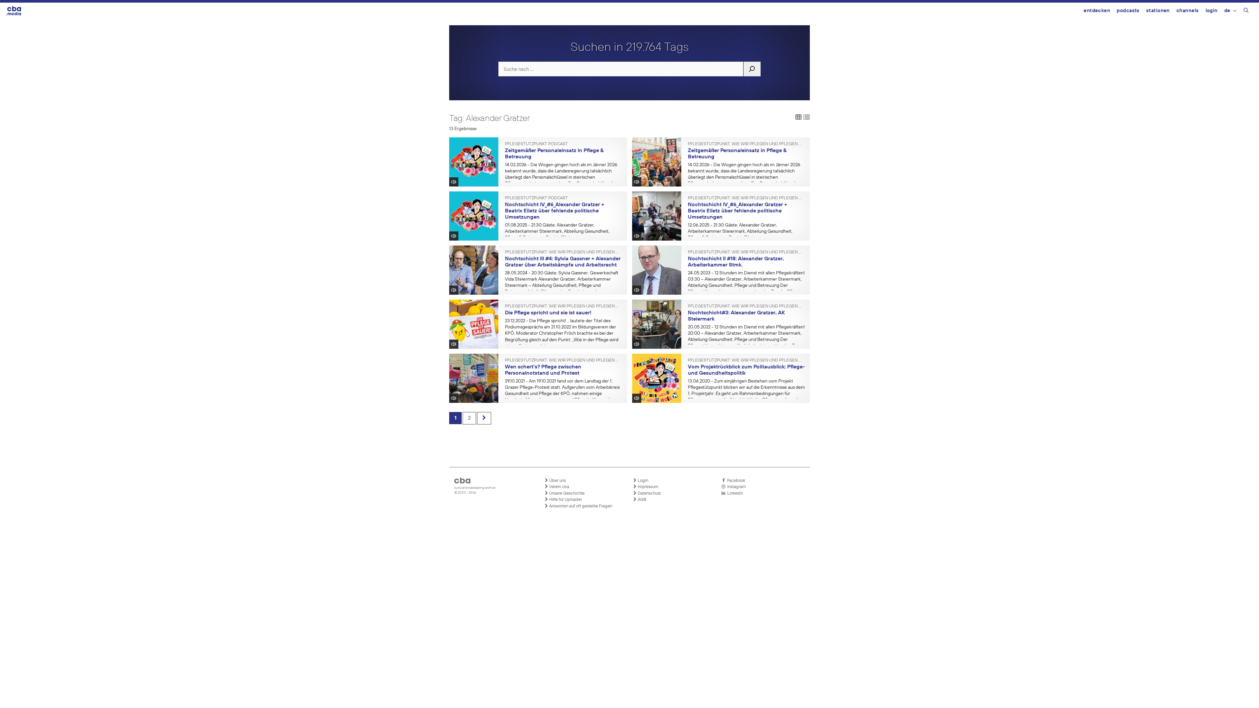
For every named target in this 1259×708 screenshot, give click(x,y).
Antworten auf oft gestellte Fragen (580, 506)
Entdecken (1097, 10)
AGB (641, 500)
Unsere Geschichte (566, 493)
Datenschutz (649, 493)
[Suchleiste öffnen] (1246, 11)
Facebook (735, 481)
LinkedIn (734, 493)
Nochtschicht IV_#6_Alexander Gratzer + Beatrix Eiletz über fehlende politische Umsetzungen (554, 211)
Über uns (557, 481)
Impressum (647, 487)
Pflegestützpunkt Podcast (536, 144)
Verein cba (558, 487)
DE (1227, 10)
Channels (1187, 10)
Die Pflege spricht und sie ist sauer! (548, 313)
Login (1212, 10)
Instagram (735, 487)
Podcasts (1128, 10)
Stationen (1158, 10)
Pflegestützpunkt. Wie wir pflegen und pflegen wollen (746, 144)
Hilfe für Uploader (565, 500)
